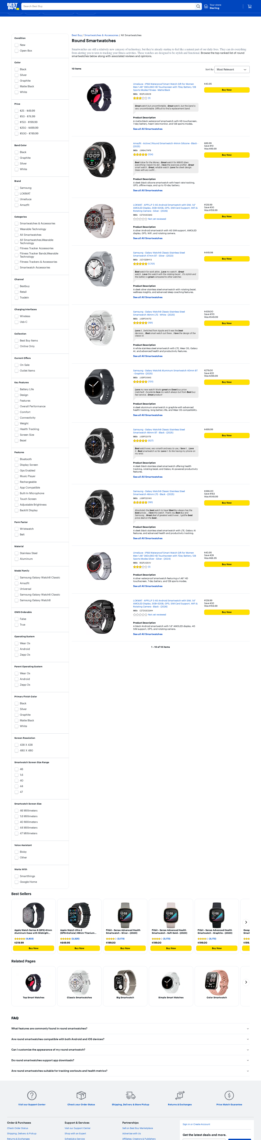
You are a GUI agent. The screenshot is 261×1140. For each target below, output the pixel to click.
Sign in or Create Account (196, 1124)
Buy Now (227, 89)
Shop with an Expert (75, 1133)
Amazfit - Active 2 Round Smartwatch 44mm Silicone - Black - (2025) (165, 145)
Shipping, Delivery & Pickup (21, 1133)
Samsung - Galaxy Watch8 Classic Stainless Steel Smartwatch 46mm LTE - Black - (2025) (159, 493)
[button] (33, 926)
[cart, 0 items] (250, 6)
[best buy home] (13, 6)
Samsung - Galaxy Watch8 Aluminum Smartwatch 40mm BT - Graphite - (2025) (165, 372)
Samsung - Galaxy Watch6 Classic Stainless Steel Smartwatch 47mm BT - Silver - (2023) (159, 254)
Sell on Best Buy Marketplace (137, 1128)
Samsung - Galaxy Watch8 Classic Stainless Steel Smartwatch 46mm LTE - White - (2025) (159, 313)
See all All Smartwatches (147, 128)
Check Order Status (17, 1128)
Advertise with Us (131, 1133)
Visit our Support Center (78, 1128)
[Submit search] (198, 6)
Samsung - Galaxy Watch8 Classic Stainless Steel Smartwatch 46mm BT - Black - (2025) (159, 431)
